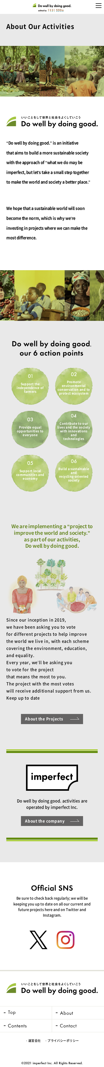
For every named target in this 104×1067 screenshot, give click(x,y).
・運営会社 (33, 1040)
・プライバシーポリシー (61, 1040)
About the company (45, 821)
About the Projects (44, 719)
